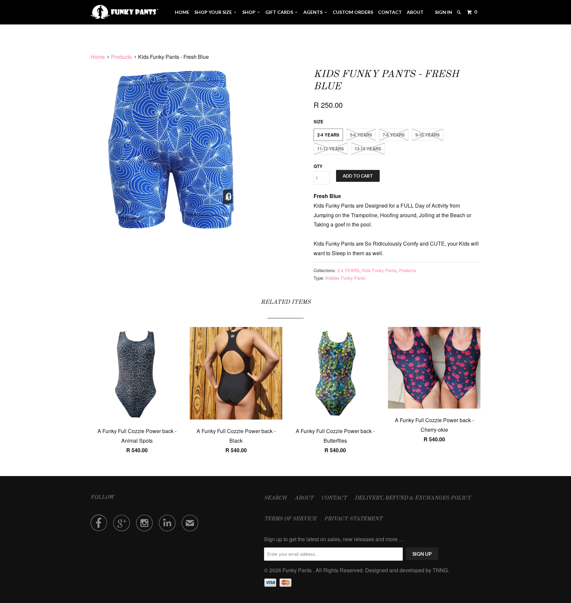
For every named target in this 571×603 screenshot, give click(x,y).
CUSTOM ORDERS (353, 12)
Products (121, 56)
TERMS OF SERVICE (290, 519)
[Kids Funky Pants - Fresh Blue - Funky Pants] (175, 151)
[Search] (459, 12)
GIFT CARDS (280, 12)
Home (182, 12)
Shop (249, 12)
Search (275, 498)
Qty (318, 166)
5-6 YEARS (361, 135)
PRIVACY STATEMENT (353, 519)
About (415, 12)
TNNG (440, 570)
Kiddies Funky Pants (345, 278)
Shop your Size (214, 12)
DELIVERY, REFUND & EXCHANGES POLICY (413, 498)
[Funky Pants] (124, 12)
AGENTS (313, 12)
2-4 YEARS (328, 135)
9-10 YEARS (427, 135)
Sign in (443, 12)
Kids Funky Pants (379, 270)
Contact (390, 12)
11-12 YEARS (330, 148)
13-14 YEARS (368, 148)
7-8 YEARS (394, 135)
